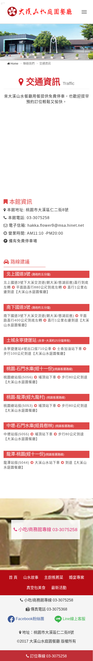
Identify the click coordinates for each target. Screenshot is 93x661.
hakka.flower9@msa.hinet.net (55, 225)
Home (14, 63)
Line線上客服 (73, 619)
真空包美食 (36, 588)
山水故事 (30, 577)
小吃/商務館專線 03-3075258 (47, 529)
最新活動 (59, 588)
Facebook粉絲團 (29, 619)
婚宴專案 (76, 577)
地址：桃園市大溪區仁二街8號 (47, 632)
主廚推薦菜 (53, 577)
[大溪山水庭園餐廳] (39, 11)
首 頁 (13, 577)
